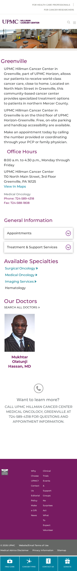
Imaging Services (19, 281)
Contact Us (48, 567)
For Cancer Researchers (59, 9)
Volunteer (48, 530)
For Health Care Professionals (51, 4)
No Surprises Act (48, 505)
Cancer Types (29, 567)
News (34, 515)
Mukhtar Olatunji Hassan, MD (19, 362)
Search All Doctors (20, 307)
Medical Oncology (19, 275)
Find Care (9, 567)
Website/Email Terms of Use (33, 545)
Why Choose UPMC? (35, 476)
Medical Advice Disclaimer (14, 550)
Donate (67, 567)
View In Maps (15, 186)
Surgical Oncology (20, 268)
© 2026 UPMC (7, 545)
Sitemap (61, 550)
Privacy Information (42, 550)
